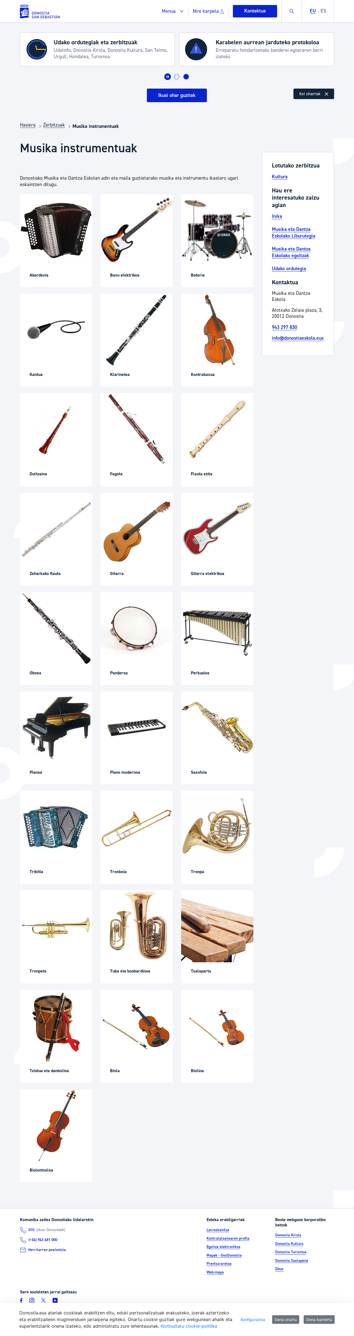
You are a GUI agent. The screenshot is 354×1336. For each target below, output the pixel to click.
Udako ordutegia (289, 268)
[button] (173, 11)
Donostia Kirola (288, 1235)
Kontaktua (255, 11)
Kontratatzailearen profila (228, 1238)
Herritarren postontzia (47, 1249)
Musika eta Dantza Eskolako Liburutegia (293, 232)
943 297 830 (284, 327)
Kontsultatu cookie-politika (189, 1326)
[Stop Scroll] (167, 76)
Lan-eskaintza (218, 1229)
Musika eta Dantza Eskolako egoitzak (291, 252)
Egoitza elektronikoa (223, 1246)
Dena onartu (286, 1319)
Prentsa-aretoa (219, 1263)
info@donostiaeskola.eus (298, 338)
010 (31, 1230)
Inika (277, 216)
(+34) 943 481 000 (42, 1240)
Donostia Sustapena (291, 1260)
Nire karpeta (206, 11)
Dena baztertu (319, 1319)
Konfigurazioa (253, 1319)
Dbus (279, 1269)
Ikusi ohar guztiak (177, 95)
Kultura (280, 177)
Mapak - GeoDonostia (224, 1255)
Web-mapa (215, 1272)
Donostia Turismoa (290, 1252)
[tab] (176, 76)
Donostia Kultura (289, 1243)
